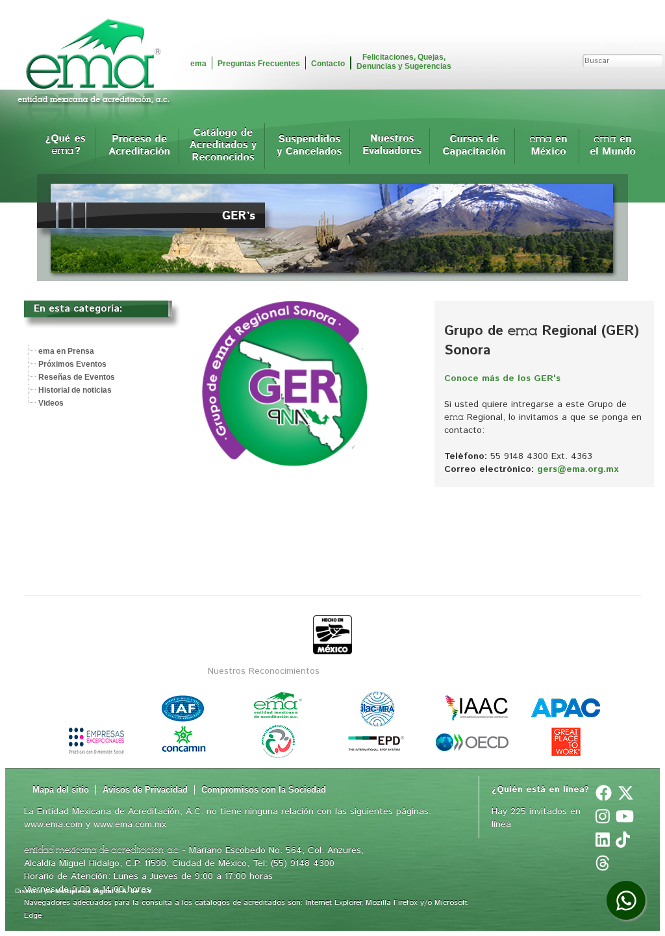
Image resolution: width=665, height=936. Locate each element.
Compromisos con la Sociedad (263, 789)
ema (198, 63)
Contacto (328, 63)
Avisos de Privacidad (145, 789)
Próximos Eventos (72, 364)
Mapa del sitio (60, 789)
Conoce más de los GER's (502, 378)
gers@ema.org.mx (577, 469)
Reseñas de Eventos (76, 377)
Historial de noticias (75, 390)
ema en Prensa (66, 351)
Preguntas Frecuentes (259, 63)
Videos (51, 403)
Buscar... (623, 47)
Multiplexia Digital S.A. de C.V (103, 891)
